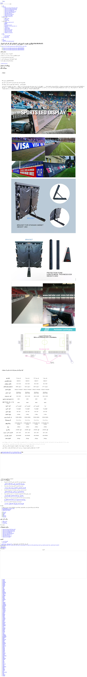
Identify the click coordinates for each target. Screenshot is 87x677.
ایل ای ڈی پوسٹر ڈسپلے (8, 13)
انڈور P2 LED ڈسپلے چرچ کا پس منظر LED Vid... (14, 491)
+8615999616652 (3, 547)
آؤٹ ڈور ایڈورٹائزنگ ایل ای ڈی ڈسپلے (10, 9)
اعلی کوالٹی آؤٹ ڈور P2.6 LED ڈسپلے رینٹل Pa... (14, 495)
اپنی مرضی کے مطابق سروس (7, 16)
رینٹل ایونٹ (6, 26)
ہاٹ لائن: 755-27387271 (6, 510)
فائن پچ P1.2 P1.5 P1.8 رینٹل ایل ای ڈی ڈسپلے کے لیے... (15, 499)
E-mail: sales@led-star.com (6, 509)
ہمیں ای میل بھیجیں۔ (4, 63)
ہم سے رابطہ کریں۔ (5, 37)
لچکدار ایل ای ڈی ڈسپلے (8, 29)
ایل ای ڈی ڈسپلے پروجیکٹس (9, 22)
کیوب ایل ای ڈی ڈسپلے (8, 31)
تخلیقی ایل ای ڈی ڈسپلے (8, 15)
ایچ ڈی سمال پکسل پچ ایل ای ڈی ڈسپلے (10, 7)
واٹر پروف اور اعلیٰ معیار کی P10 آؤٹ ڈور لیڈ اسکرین (15, 487)
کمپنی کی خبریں (7, 35)
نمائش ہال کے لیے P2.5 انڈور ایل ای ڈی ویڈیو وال (14, 503)
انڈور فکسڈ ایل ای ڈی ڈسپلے (9, 10)
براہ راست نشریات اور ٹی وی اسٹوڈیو (10, 25)
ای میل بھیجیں (2, 546)
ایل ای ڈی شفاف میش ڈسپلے (9, 12)
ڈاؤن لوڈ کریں (6, 20)
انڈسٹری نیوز (6, 36)
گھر (3, 5)
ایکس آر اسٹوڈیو (7, 28)
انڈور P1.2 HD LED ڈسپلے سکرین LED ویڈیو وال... (14, 483)
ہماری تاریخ (6, 19)
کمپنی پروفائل (6, 18)
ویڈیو (3, 33)
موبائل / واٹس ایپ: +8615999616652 (8, 508)
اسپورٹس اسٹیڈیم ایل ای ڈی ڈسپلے (10, 11)
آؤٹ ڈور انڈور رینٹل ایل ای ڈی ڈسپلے (10, 8)
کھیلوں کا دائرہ (6, 27)
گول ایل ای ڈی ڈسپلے (8, 30)
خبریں (3, 34)
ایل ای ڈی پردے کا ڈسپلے (8, 32)
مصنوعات (4, 6)
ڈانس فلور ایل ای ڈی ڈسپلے (9, 14)
